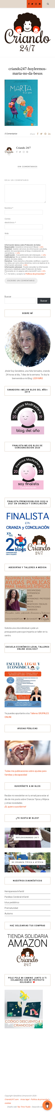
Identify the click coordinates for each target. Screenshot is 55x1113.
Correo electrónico (10, 221)
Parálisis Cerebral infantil (17, 897)
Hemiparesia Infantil (14, 891)
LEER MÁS (38, 378)
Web (7, 233)
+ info (41, 247)
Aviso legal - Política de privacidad (34, 1099)
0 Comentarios (11, 133)
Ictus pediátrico (12, 902)
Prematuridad (11, 908)
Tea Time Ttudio (23, 1107)
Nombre (9, 208)
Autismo (9, 913)
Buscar (8, 296)
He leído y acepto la (27, 274)
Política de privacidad (35, 274)
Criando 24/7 (23, 147)
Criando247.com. (12, 1099)
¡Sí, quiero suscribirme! (15, 806)
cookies (8, 1103)
